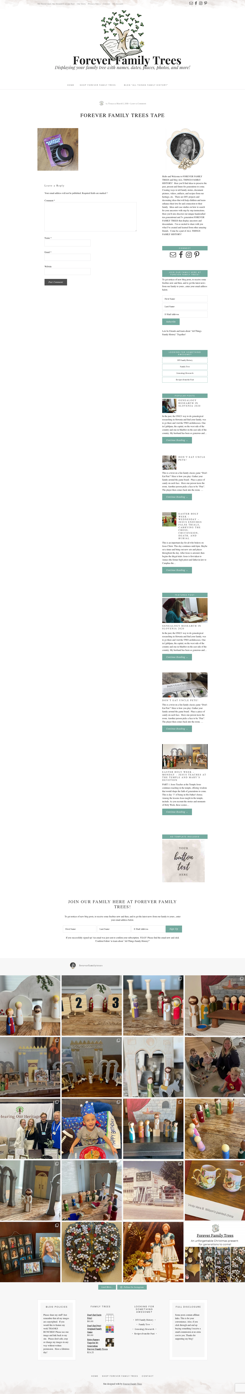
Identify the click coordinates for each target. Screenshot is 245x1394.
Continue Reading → (179, 441)
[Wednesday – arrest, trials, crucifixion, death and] (153, 1005)
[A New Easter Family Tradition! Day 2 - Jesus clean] (30, 1190)
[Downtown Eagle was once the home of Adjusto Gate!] (153, 1190)
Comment (50, 200)
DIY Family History (185, 360)
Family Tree (185, 367)
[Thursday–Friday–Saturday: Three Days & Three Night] (92, 1005)
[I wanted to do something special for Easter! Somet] (92, 1190)
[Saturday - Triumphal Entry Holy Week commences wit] (153, 1067)
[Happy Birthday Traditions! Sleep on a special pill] (92, 1129)
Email (48, 252)
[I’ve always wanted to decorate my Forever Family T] (92, 1252)
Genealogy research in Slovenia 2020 (190, 403)
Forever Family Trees (132, 1383)
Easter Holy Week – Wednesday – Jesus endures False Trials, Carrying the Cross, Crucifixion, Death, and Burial (190, 526)
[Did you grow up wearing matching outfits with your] (153, 1252)
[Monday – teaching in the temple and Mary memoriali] (30, 1067)
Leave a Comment (138, 103)
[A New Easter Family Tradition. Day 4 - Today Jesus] (153, 1129)
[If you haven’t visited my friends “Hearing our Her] (30, 1129)
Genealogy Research (184, 373)
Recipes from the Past (185, 380)
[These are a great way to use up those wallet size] (30, 1252)
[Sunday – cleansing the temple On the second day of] (92, 1067)
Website (48, 266)
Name (48, 237)
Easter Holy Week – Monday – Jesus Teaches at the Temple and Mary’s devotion (184, 776)
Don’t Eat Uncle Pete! (192, 458)
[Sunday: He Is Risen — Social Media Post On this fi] (30, 1005)
